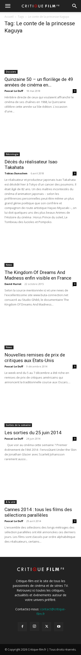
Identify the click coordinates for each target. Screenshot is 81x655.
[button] (7, 6)
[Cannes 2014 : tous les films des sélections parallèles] (40, 486)
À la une (10, 501)
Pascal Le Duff (13, 91)
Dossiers (11, 71)
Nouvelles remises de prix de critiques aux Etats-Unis (34, 357)
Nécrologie (12, 154)
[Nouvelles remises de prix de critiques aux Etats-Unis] (40, 331)
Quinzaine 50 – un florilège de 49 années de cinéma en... (38, 82)
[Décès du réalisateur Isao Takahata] (40, 138)
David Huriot (12, 284)
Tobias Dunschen (15, 173)
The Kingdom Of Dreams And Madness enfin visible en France (37, 275)
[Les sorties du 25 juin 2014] (40, 409)
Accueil (9, 17)
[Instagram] (34, 626)
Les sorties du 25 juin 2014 (32, 432)
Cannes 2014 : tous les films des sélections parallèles (38, 512)
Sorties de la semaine (18, 425)
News (9, 264)
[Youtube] (58, 626)
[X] (46, 626)
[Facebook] (22, 626)
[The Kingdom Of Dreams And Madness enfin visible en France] (40, 249)
